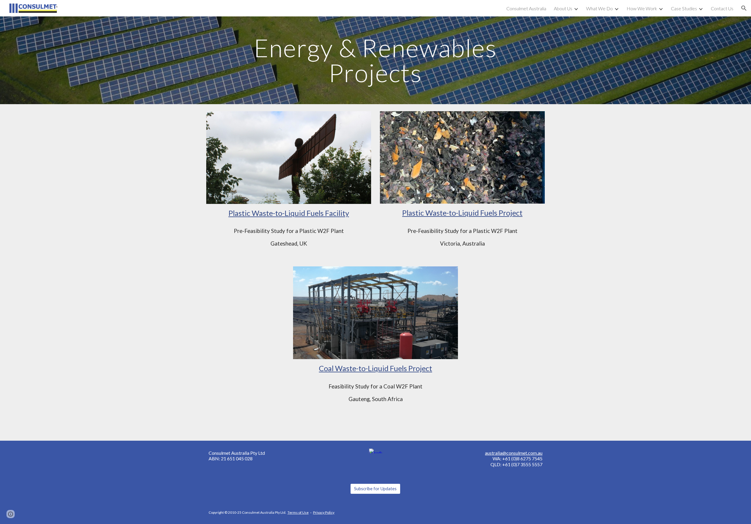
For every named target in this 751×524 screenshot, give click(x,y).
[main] (375, 60)
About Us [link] (563, 8)
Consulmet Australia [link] (526, 8)
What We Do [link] (599, 8)
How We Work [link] (642, 8)
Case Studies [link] (684, 8)
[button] (744, 8)
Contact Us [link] (722, 8)
